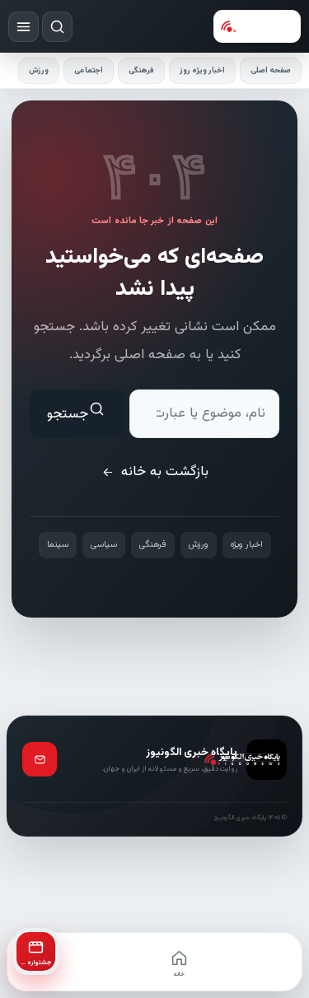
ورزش (39, 70)
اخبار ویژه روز (202, 70)
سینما (57, 545)
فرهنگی (141, 70)
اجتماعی (88, 70)
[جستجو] (57, 27)
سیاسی (104, 545)
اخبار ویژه (247, 545)
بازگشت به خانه (164, 472)
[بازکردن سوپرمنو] (23, 27)
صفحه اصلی (270, 70)
